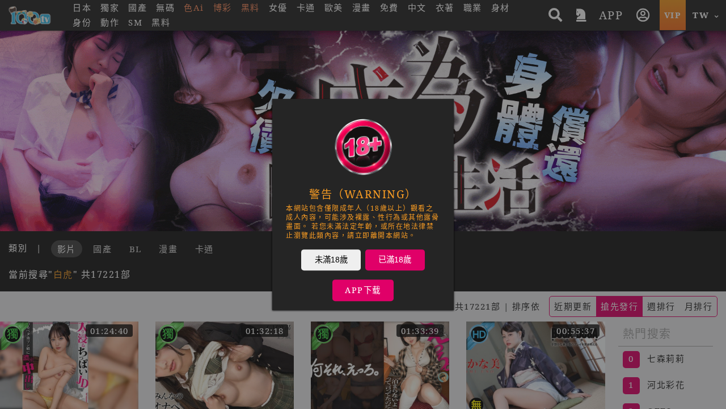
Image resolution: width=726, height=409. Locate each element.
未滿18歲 (331, 259)
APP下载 (363, 290)
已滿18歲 (394, 259)
